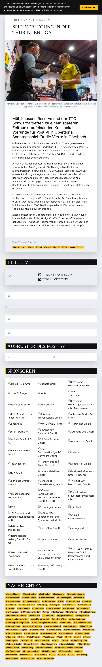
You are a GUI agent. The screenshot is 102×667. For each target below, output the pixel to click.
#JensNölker (68, 608)
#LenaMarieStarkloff (40, 619)
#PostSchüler (26, 640)
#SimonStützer (12, 648)
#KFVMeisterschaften (30, 612)
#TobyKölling (41, 655)
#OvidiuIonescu (82, 633)
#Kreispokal (34, 615)
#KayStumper (12, 612)
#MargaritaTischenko (32, 626)
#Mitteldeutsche (53, 630)
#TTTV (71, 655)
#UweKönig (82, 655)
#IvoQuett (10, 608)
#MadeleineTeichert (82, 623)
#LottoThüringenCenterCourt (44, 623)
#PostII (39, 247)
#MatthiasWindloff (52, 626)
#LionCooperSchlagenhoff (17, 623)
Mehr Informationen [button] (53, 10)
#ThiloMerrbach (49, 651)
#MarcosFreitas (13, 626)
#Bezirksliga (44, 594)
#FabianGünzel (73, 601)
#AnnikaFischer (13, 594)
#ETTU (61, 601)
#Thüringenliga (65, 651)
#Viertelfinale (12, 658)
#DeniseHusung (13, 601)
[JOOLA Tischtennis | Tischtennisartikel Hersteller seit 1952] (9, 357)
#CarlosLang (58, 594)
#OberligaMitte (31, 633)
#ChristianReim (29, 598)
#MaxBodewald (70, 626)
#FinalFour (87, 601)
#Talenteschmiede (31, 651)
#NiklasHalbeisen (14, 633)
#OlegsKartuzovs (48, 633)
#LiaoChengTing (59, 619)
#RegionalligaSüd (79, 640)
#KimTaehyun (57, 612)
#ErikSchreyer (19, 247)
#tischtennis (11, 655)
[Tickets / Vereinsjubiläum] (51, 296)
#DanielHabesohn (46, 598)
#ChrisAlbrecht (13, 598)
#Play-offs (10, 637)
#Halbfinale (11, 605)
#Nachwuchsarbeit (72, 630)
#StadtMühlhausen (44, 648)
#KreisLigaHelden (87, 612)
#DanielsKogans (64, 598)
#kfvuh (46, 612)
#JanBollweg (38, 608)
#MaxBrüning (86, 626)
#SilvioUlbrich (83, 644)
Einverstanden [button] (88, 7)
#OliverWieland (66, 633)
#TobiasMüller (26, 655)
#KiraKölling (71, 612)
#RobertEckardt (31, 644)
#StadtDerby (27, 648)
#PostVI (56, 247)
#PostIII (77, 637)
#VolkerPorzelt (76, 247)
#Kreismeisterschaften (16, 615)
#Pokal (21, 637)
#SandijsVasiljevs (49, 644)
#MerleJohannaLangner (16, 630)
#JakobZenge (23, 608)
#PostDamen (48, 637)
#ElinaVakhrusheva (31, 601)
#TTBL (65, 247)
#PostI (31, 247)
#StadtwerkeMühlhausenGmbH (69, 648)
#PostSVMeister (42, 640)
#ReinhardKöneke (13, 644)
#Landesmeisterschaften (17, 619)
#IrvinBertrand (84, 605)
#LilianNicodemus (77, 619)
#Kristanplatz (48, 615)
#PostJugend (12, 640)
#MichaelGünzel (37, 630)
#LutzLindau (65, 623)
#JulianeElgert (83, 608)
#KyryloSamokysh (65, 615)
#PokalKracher (33, 637)
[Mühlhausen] (51, 333)
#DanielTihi (79, 598)
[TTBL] (21, 277)
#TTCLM (61, 655)
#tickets (78, 651)
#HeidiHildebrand (27, 605)
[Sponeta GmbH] (54, 357)
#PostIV (47, 247)
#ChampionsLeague (76, 594)
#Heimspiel (55, 605)
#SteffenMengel (13, 651)
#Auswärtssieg (29, 594)
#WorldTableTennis (45, 658)
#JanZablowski (53, 608)
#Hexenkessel (68, 605)
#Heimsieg (42, 605)
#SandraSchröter (67, 644)
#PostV (55, 640)
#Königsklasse (82, 615)
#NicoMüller (88, 630)
